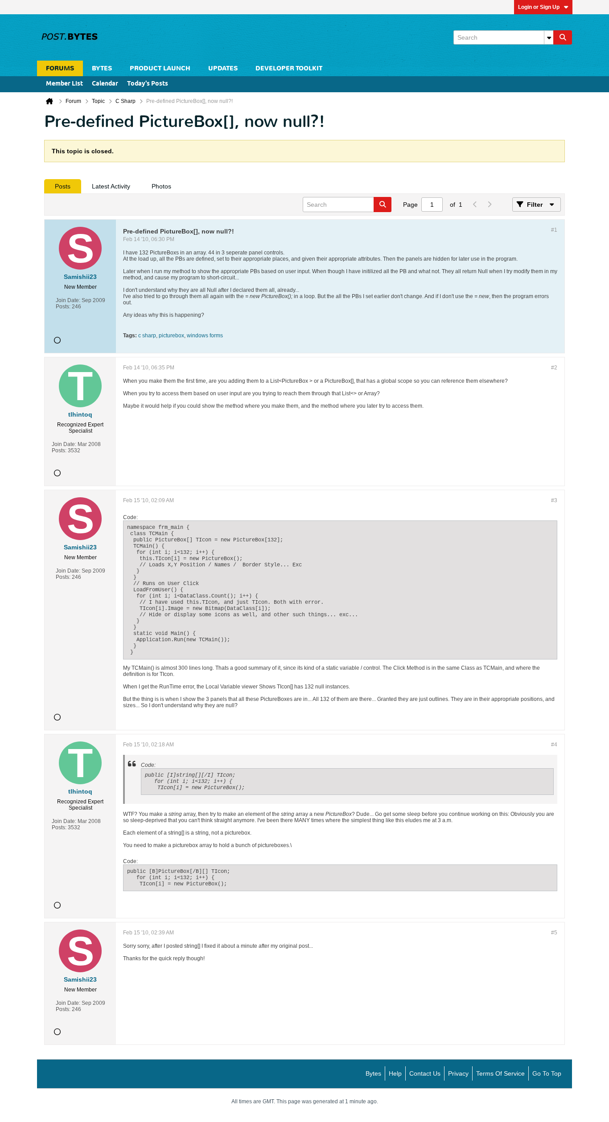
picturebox (171, 335)
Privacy (458, 1073)
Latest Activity (111, 186)
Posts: (63, 306)
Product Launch (160, 68)
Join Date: (68, 300)
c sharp (147, 335)
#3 (554, 500)
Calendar (105, 84)
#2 (554, 367)
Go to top (546, 1073)
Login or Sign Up (539, 7)
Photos (161, 186)
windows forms (205, 335)
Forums (60, 68)
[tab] (62, 186)
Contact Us (424, 1073)
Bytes (373, 1073)
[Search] (562, 37)
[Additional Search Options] (549, 37)
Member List (64, 84)
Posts (62, 186)
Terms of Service (500, 1073)
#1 (554, 230)
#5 (554, 933)
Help (395, 1073)
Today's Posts (147, 84)
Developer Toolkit (288, 68)
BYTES (102, 68)
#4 (554, 744)
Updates (223, 68)
